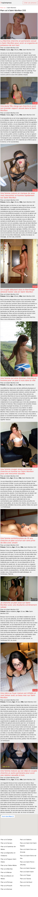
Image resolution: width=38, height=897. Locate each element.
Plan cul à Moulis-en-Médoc (7, 877)
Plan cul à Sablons (25, 839)
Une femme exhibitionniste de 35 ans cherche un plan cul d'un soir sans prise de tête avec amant (17, 540)
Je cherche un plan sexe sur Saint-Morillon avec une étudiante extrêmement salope (18, 605)
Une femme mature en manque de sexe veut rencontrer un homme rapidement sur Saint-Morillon (17, 195)
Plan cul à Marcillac (7, 869)
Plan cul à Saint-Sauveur (27, 868)
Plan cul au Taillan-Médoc (9, 865)
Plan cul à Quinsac (6, 889)
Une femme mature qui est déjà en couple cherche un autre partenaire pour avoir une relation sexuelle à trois (18, 773)
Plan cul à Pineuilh (6, 885)
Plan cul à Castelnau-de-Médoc (8, 848)
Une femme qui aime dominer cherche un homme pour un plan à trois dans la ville (18, 379)
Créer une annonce (30, 3)
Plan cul (2, 7)
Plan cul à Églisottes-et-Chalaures (8, 854)
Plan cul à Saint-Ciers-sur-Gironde (28, 850)
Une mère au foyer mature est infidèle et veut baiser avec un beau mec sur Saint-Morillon (18, 695)
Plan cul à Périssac (6, 882)
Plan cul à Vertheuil (26, 882)
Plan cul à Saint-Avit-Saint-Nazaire (28, 844)
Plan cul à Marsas (6, 872)
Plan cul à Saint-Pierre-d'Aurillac (27, 863)
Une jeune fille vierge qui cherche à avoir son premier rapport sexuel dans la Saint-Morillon (18, 108)
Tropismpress (5, 3)
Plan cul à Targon (25, 875)
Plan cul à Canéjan (6, 839)
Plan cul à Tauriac (25, 878)
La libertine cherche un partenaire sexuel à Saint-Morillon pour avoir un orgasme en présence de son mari (18, 43)
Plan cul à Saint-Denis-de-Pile (28, 857)
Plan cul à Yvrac (25, 885)
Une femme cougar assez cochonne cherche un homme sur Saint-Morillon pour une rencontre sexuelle (17, 471)
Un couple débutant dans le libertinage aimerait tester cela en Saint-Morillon (17, 291)
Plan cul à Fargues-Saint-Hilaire (9, 860)
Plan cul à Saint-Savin (27, 871)
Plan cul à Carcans (6, 843)
